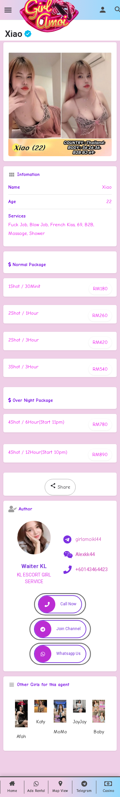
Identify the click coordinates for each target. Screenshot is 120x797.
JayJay (79, 722)
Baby (99, 732)
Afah (21, 736)
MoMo (60, 732)
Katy (40, 722)
